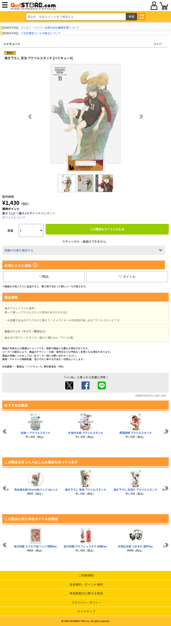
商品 (45, 276)
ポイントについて (13, 217)
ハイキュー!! (11, 44)
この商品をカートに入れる (107, 229)
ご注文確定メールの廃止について (40, 33)
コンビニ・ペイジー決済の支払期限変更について (49, 27)
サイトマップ (86, 611)
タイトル (129, 276)
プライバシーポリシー (86, 602)
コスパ (157, 44)
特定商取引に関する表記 (86, 593)
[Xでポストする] (69, 388)
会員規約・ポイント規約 (86, 584)
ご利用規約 (86, 575)
